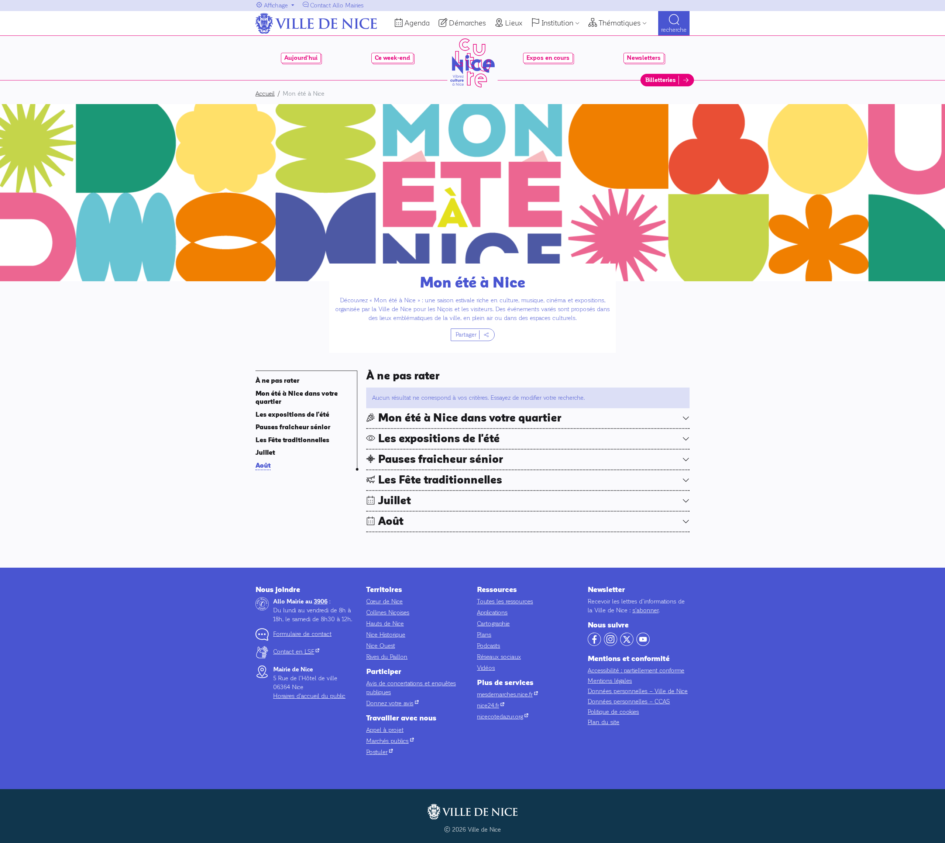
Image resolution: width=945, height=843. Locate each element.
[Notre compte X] (626, 644)
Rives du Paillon (387, 657)
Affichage (276, 5)
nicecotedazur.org (502, 716)
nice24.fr (490, 705)
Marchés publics (390, 741)
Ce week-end (392, 58)
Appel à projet (384, 730)
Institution (557, 23)
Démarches (467, 23)
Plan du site (603, 722)
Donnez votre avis (392, 703)
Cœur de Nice (384, 601)
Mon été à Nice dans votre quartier (469, 418)
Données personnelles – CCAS (629, 701)
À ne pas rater (277, 381)
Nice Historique (385, 635)
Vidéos (486, 668)
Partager (466, 334)
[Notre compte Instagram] (610, 644)
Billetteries (660, 80)
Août (263, 465)
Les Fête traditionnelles (292, 440)
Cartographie (493, 623)
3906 (320, 601)
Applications (492, 612)
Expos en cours (548, 58)
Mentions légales (610, 681)
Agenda (417, 23)
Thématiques (619, 23)
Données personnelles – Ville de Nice (638, 691)
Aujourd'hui (300, 58)
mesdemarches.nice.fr (507, 694)
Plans (484, 635)
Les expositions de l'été (292, 415)
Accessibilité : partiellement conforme (636, 670)
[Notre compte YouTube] (643, 644)
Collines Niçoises (387, 612)
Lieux (513, 23)
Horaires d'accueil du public (309, 696)
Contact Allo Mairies (337, 5)
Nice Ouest (380, 646)
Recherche (674, 30)
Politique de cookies (613, 712)
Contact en (296, 651)
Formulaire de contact (302, 634)
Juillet (265, 453)
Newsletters (644, 58)
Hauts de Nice (385, 623)
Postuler (379, 752)
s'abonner (645, 610)
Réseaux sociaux (499, 657)
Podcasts (488, 646)
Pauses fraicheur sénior (292, 427)
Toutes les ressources (505, 601)
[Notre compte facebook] (594, 644)
